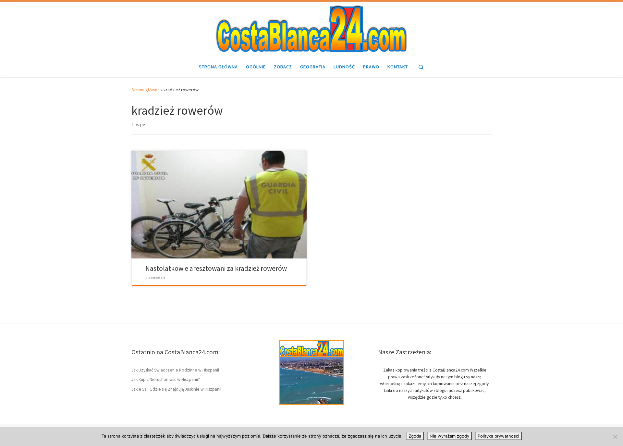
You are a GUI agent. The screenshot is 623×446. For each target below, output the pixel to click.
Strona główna (145, 90)
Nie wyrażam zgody (449, 436)
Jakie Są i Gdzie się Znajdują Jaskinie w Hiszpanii (176, 389)
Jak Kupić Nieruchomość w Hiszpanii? (165, 379)
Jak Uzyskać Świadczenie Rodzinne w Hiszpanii (175, 370)
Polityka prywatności (498, 436)
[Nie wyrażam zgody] (615, 436)
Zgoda (415, 436)
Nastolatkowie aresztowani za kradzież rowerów (216, 268)
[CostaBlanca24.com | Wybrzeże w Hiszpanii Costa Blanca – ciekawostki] (311, 28)
